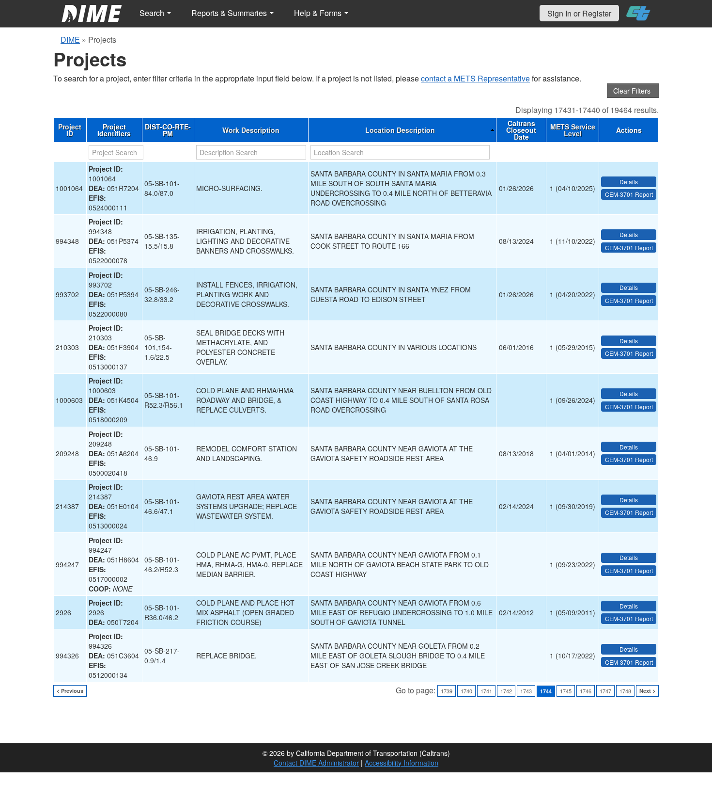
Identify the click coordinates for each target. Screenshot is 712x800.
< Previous (70, 690)
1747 (605, 691)
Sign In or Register (579, 13)
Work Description (250, 130)
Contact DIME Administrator (316, 763)
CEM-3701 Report (629, 194)
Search (152, 12)
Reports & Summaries (230, 12)
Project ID (69, 130)
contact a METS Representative (475, 78)
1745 (566, 691)
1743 (526, 691)
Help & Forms (318, 12)
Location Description (400, 130)
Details (628, 181)
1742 (506, 691)
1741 (486, 691)
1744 (546, 691)
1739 (446, 691)
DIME (70, 39)
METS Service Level (572, 130)
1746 (585, 691)
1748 (625, 691)
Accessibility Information (401, 763)
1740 (466, 691)
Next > (647, 690)
